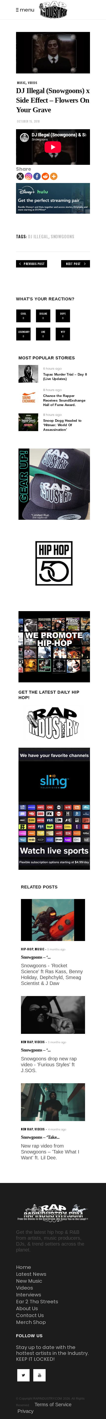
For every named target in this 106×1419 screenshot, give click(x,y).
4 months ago (57, 1129)
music (21, 83)
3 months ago (56, 949)
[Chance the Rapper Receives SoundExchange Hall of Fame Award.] (28, 398)
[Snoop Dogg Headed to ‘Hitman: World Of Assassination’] (28, 422)
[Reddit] (45, 176)
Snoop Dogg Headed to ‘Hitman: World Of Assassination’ (62, 425)
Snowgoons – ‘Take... (40, 1137)
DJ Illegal (38, 236)
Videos (24, 1287)
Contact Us (30, 1315)
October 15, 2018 (28, 121)
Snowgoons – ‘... (36, 957)
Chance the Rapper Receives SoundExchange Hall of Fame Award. (64, 400)
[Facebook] (37, 176)
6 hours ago (52, 368)
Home (23, 1267)
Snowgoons (62, 236)
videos (32, 83)
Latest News (31, 1274)
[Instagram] (28, 176)
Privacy (26, 1411)
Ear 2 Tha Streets (37, 1301)
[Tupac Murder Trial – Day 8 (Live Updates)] (28, 374)
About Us (27, 1308)
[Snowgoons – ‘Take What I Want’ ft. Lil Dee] (53, 1102)
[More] (53, 176)
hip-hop (27, 949)
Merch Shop (31, 1322)
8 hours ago (52, 390)
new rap (27, 1042)
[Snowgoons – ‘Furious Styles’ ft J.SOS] (53, 1015)
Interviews (28, 1294)
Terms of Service (53, 1404)
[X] (20, 176)
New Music (29, 1281)
